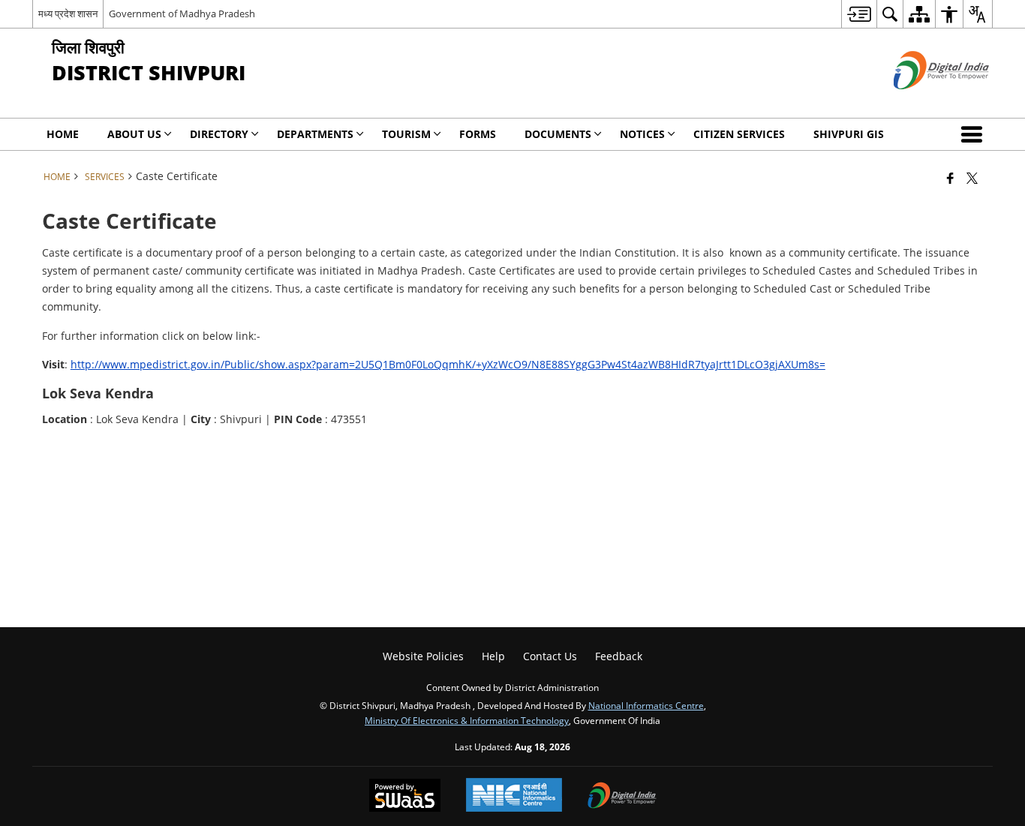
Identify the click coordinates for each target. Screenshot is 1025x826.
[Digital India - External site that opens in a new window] (922, 102)
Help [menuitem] (493, 656)
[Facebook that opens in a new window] (950, 178)
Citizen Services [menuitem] (739, 134)
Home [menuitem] (63, 134)
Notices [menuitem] (642, 134)
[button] (975, 134)
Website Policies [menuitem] (423, 656)
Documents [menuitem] (558, 134)
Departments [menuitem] (315, 134)
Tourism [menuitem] (406, 134)
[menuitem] (858, 14)
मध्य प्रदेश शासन (68, 13)
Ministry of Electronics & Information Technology (467, 720)
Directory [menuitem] (219, 134)
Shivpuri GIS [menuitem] (848, 134)
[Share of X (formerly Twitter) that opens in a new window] (972, 178)
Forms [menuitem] (477, 134)
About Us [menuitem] (134, 134)
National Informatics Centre (646, 705)
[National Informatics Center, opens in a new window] (514, 796)
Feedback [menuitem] (618, 656)
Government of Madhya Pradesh (182, 13)
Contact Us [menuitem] (550, 656)
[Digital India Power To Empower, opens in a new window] (622, 796)
